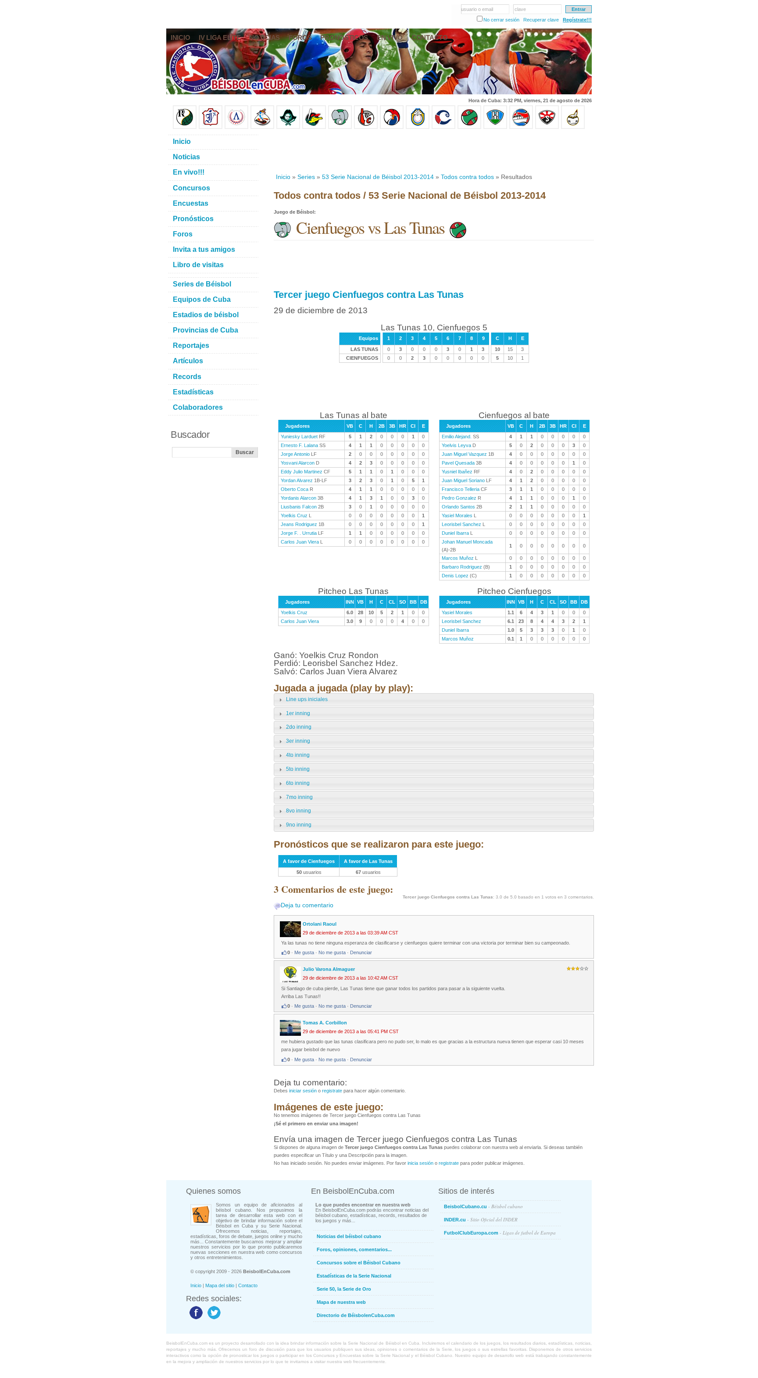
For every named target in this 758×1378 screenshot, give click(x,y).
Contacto (247, 1285)
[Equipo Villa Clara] (366, 127)
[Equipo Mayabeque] (262, 127)
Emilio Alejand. (457, 436)
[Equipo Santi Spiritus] (392, 127)
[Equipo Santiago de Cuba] (547, 127)
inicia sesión (420, 1163)
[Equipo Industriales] (210, 127)
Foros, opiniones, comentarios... (354, 1249)
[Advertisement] (433, 151)
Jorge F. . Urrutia (299, 533)
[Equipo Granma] (521, 127)
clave (520, 9)
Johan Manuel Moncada (467, 541)
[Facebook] (195, 1318)
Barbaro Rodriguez (462, 566)
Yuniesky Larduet (299, 436)
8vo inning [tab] (298, 811)
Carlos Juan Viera (300, 541)
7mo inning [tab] (299, 797)
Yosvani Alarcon (298, 462)
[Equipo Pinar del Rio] (185, 127)
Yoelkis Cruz (294, 515)
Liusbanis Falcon (299, 506)
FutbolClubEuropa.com (500, 1232)
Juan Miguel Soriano (463, 480)
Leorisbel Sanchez (461, 524)
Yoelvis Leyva (456, 445)
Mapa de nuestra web (341, 1302)
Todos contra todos (467, 176)
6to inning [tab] (298, 783)
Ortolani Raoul (319, 924)
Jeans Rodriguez (299, 524)
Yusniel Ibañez (457, 471)
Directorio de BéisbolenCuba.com (356, 1315)
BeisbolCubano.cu (483, 1206)
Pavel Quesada (458, 462)
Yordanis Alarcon (298, 498)
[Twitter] (213, 1318)
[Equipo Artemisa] (236, 127)
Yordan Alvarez (297, 480)
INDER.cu (481, 1219)
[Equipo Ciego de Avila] (417, 127)
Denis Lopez (455, 575)
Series (306, 176)
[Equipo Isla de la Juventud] (288, 127)
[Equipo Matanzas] (314, 127)
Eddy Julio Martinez (301, 471)
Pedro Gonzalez (459, 498)
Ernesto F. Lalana (299, 445)
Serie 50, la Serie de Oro (344, 1289)
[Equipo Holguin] (495, 127)
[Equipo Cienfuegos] (340, 127)
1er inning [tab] (298, 713)
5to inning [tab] (298, 769)
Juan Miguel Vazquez (464, 454)
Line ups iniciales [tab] (307, 699)
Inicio (283, 176)
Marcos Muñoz (458, 558)
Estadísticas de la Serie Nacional (354, 1275)
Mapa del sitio (219, 1285)
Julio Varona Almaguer (329, 969)
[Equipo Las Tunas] (469, 127)
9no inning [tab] (298, 825)
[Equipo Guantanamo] (573, 127)
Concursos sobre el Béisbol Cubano (358, 1262)
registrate (332, 1090)
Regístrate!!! (577, 19)
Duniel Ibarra (455, 533)
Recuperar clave (541, 19)
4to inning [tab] (298, 755)
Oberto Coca (294, 489)
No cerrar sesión (501, 19)
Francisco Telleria (460, 489)
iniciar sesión (303, 1090)
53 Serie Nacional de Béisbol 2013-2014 (378, 176)
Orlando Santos (458, 506)
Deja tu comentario (307, 905)
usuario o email (477, 9)
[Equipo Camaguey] (443, 127)
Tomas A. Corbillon (325, 1022)
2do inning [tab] (298, 727)
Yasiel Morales (457, 515)
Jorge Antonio (295, 454)
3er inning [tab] (298, 741)
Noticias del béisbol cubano (349, 1236)
